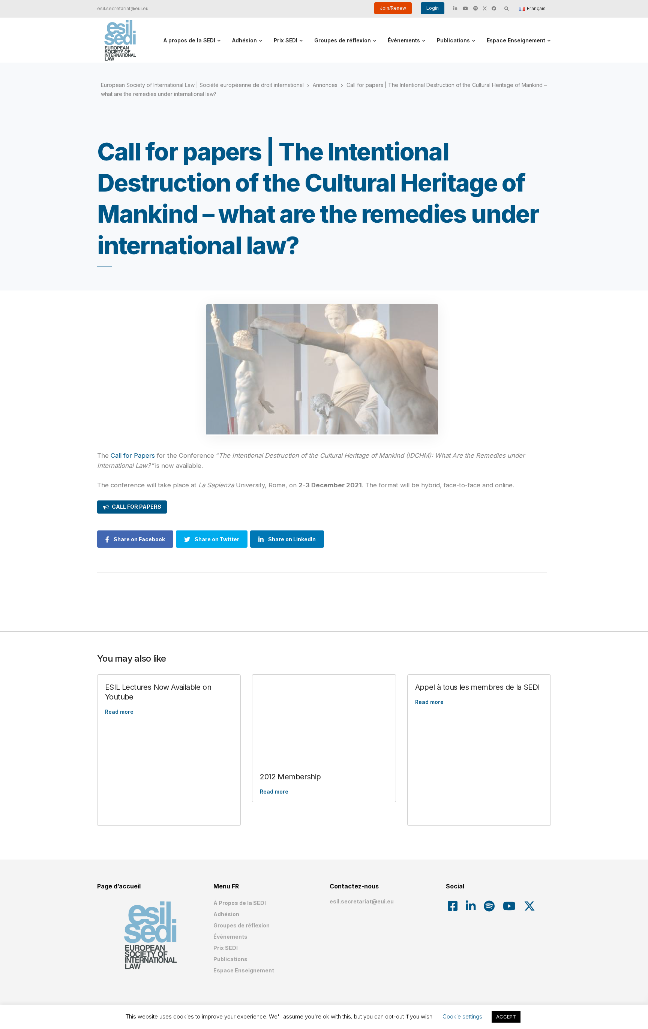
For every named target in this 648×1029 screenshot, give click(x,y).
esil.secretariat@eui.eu (122, 8)
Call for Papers (133, 455)
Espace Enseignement (516, 40)
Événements (404, 40)
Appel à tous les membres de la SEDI (477, 687)
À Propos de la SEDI (239, 903)
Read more (119, 711)
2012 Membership (290, 776)
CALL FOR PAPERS (136, 506)
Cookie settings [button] (462, 1016)
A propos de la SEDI (189, 40)
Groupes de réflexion (342, 40)
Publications (453, 40)
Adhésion (244, 40)
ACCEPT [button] (506, 1017)
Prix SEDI (285, 40)
